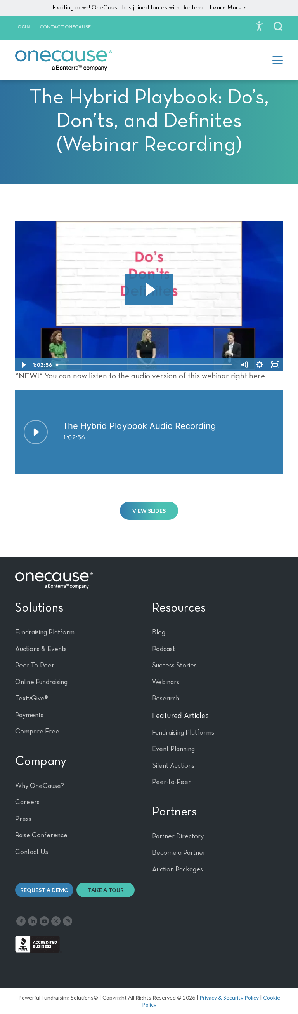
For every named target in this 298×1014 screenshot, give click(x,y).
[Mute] (244, 364)
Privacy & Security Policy (229, 997)
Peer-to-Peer (171, 782)
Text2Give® (31, 698)
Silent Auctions (173, 765)
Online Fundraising (41, 682)
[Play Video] (23, 364)
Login (22, 27)
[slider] (145, 364)
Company (40, 761)
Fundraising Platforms (183, 732)
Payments (29, 715)
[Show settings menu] (259, 364)
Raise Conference (41, 835)
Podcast (163, 649)
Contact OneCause (65, 27)
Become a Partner (179, 852)
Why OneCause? (39, 785)
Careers (27, 802)
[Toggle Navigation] (277, 60)
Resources (179, 608)
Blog (158, 632)
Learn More (226, 8)
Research (165, 698)
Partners (174, 812)
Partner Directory (178, 836)
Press (23, 818)
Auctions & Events (41, 649)
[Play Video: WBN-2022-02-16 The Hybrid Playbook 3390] (149, 289)
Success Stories (174, 665)
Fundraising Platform (44, 632)
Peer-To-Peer (34, 665)
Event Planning (173, 749)
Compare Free (37, 731)
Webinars (165, 682)
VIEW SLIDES (149, 510)
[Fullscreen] (275, 364)
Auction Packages (177, 869)
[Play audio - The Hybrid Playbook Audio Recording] (36, 432)
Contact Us (31, 851)
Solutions (39, 608)
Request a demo (44, 890)
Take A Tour (106, 890)
